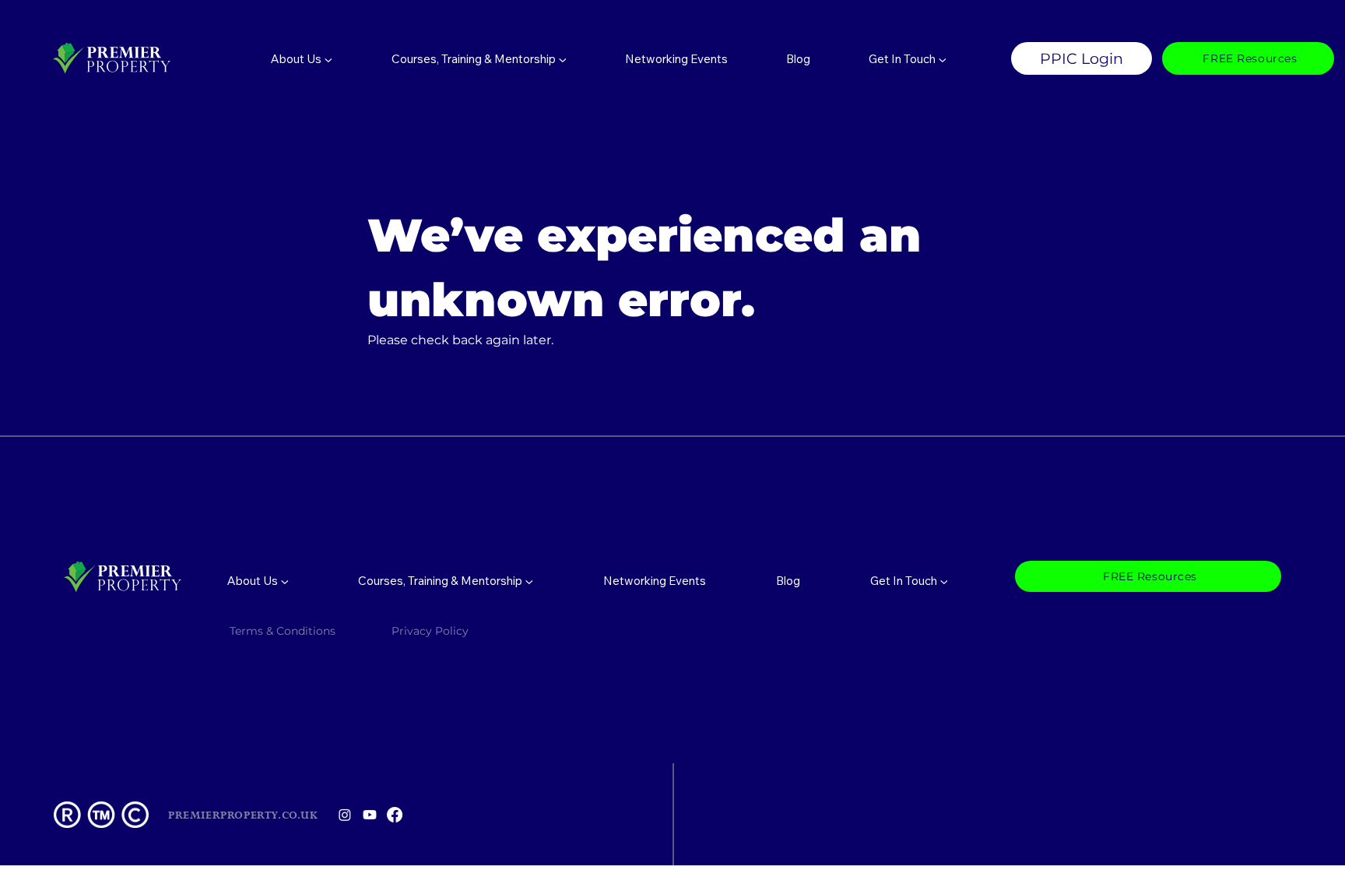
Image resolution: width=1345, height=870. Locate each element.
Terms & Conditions (282, 631)
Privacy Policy (432, 631)
